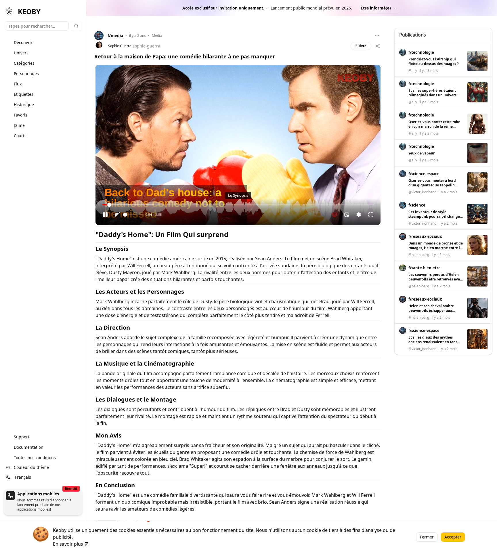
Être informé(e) (379, 8)
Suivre (360, 45)
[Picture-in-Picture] (346, 214)
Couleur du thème (31, 467)
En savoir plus (68, 544)
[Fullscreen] (371, 214)
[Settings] (358, 214)
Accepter (452, 537)
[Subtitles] (334, 214)
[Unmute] (117, 214)
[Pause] (105, 214)
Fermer (427, 537)
